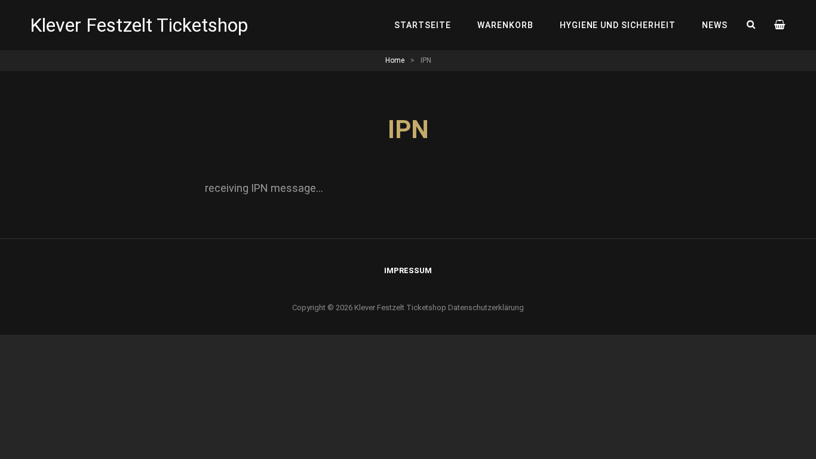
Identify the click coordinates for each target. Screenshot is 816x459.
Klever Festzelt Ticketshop (139, 25)
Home (394, 60)
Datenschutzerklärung (486, 307)
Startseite (422, 25)
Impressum (408, 270)
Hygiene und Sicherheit (618, 25)
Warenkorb (505, 25)
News (715, 25)
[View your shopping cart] (780, 24)
